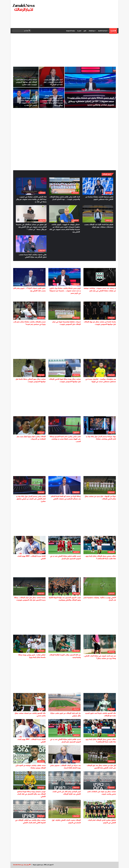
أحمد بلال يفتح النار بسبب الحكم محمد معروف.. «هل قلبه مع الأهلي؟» (53, 82)
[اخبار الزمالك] (24, 8)
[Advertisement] (82, 14)
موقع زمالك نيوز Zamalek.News (21, 865)
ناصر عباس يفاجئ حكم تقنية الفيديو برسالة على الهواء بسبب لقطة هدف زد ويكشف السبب (65, 439)
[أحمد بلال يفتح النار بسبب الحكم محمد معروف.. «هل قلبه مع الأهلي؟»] (51, 77)
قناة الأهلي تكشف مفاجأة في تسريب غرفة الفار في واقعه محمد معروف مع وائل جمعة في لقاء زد (31, 199)
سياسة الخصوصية (70, 31)
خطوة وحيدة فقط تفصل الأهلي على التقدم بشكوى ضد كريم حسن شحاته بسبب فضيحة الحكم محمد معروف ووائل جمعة (52, 100)
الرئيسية (112, 31)
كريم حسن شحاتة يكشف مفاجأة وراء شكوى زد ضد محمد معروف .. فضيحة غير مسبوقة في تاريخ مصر (65, 290)
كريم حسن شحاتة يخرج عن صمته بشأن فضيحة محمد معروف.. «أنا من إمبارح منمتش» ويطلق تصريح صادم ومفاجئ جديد (90, 101)
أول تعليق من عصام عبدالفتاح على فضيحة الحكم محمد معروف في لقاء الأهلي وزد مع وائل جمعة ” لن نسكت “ (31, 227)
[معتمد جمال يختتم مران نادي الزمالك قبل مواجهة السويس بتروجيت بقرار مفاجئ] (26, 77)
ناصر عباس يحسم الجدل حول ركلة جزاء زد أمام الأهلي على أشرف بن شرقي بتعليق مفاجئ (31, 498)
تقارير (85, 31)
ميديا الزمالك (92, 31)
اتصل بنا (79, 31)
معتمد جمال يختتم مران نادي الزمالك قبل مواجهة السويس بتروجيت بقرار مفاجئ (26, 82)
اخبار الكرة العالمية (102, 31)
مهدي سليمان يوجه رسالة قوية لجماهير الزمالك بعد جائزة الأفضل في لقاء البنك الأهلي (31, 794)
